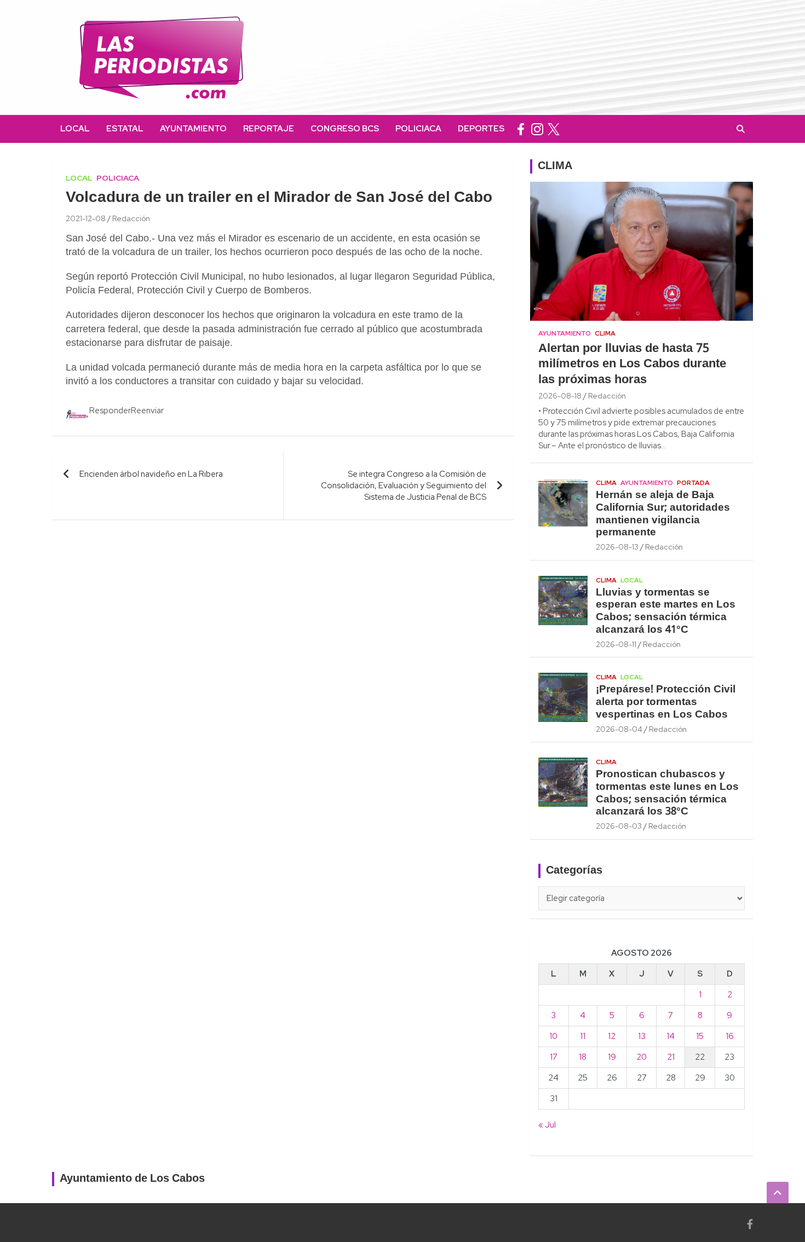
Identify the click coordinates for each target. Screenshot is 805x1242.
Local (75, 128)
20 (641, 1057)
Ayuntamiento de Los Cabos (132, 1179)
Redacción (131, 218)
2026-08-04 (619, 729)
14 (670, 1036)
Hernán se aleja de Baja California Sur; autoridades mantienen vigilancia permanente (663, 514)
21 (671, 1057)
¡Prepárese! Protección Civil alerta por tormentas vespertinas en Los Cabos (665, 702)
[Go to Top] (778, 1193)
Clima (605, 333)
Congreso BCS (345, 128)
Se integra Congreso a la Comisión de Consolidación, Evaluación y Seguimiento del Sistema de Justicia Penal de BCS (403, 485)
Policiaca (418, 128)
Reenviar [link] (147, 410)
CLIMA (555, 166)
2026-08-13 (617, 547)
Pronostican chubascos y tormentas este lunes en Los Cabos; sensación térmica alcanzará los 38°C (667, 793)
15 (700, 1036)
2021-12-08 (86, 218)
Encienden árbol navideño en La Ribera (151, 474)
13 (642, 1036)
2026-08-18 (560, 396)
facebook (521, 129)
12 (612, 1036)
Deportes (481, 128)
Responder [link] (110, 410)
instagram (537, 129)
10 (553, 1036)
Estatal (124, 128)
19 (612, 1057)
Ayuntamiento (193, 128)
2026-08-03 (619, 826)
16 (730, 1036)
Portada (693, 482)
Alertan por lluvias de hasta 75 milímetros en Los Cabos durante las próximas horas (632, 364)
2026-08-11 (616, 644)
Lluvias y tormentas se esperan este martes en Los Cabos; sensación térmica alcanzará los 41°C (665, 611)
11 (582, 1036)
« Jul (547, 1124)
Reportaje (268, 128)
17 (553, 1057)
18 (582, 1057)
